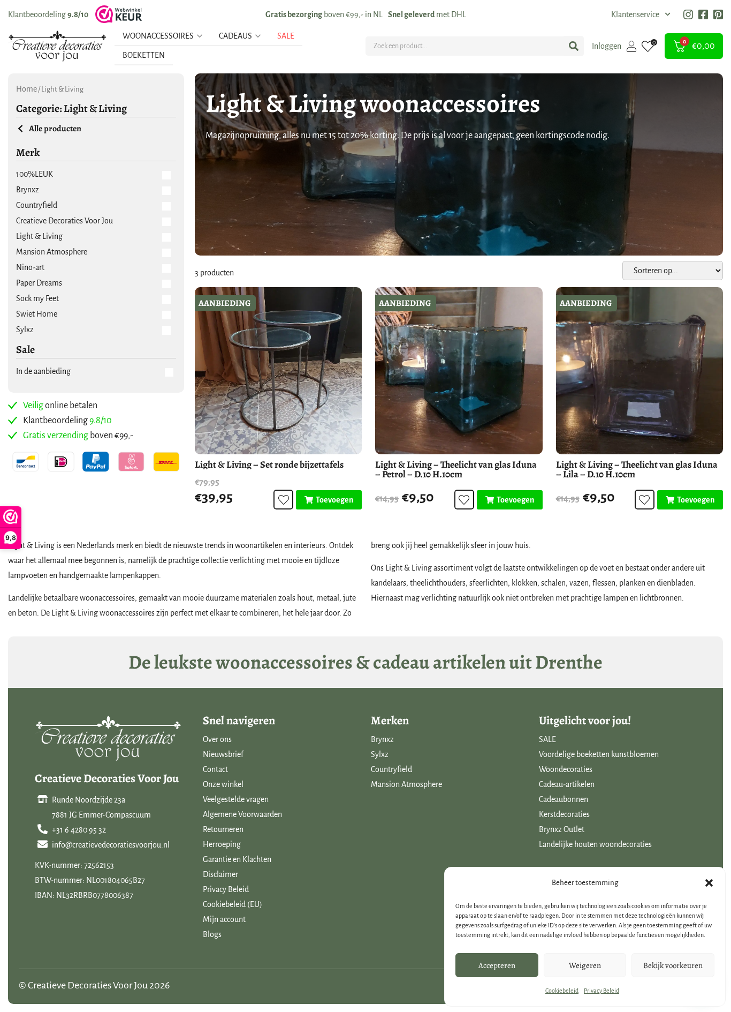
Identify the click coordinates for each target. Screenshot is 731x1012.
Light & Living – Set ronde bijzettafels (269, 464)
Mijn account (224, 919)
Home (26, 89)
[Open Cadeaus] (258, 35)
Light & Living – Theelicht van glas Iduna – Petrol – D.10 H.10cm (456, 469)
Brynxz (382, 739)
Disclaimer (220, 874)
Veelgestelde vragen (236, 799)
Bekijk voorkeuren (673, 965)
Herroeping (222, 844)
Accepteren (496, 965)
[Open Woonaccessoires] (199, 35)
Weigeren (585, 965)
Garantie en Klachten (237, 859)
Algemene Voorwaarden (242, 814)
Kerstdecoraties (564, 814)
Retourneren (223, 829)
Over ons (217, 739)
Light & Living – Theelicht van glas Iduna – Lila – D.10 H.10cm (637, 469)
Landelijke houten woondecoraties (595, 844)
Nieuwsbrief (223, 754)
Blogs (212, 934)
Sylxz (380, 754)
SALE (547, 739)
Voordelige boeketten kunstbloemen (599, 754)
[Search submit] (574, 46)
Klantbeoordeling (48, 14)
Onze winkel (223, 784)
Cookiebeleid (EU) (232, 904)
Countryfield (391, 769)
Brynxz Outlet (561, 829)
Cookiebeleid (561, 990)
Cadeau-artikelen (567, 784)
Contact (215, 769)
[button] (709, 883)
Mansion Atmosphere (406, 784)
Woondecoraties (565, 769)
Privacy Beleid (601, 990)
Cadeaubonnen (563, 799)
